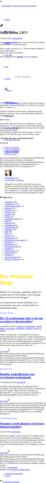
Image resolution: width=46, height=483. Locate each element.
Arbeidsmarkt (17, 38)
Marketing (8, 230)
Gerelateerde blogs (12, 219)
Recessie (8, 242)
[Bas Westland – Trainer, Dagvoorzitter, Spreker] (18, 6)
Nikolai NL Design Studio (20, 470)
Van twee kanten (11, 257)
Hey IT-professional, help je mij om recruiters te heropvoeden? (21, 320)
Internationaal (10, 225)
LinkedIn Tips (10, 227)
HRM (7, 221)
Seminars (8, 249)
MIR (6, 232)
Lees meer (4, 351)
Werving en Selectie (12, 259)
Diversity (8, 213)
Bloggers (8, 208)
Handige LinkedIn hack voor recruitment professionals (17, 376)
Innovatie (8, 223)
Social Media (10, 251)
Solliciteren (9, 253)
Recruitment (9, 244)
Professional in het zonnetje (15, 240)
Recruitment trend (11, 247)
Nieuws (7, 236)
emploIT (8, 215)
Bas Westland (12, 467)
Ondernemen (9, 238)
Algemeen (8, 202)
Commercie (9, 210)
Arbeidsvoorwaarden (12, 206)
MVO (7, 234)
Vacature (8, 255)
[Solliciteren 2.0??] (1, 27)
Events (7, 217)
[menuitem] (25, 474)
